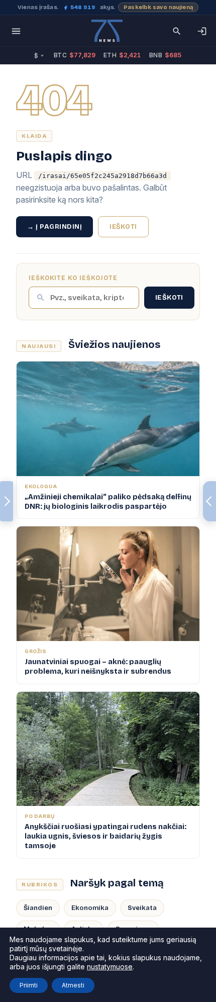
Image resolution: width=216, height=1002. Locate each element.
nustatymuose (110, 966)
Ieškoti (123, 227)
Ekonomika (90, 908)
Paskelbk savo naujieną (158, 7)
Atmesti (73, 985)
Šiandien (38, 908)
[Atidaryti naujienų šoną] (6, 501)
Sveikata (142, 908)
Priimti (29, 985)
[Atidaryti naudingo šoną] (209, 501)
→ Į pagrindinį (54, 227)
